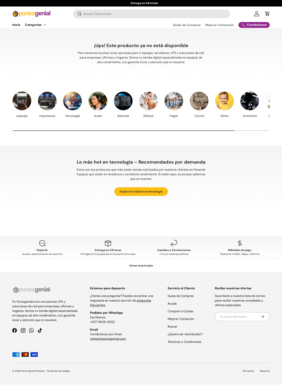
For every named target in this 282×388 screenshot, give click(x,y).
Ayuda (172, 304)
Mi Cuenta (248, 371)
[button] (267, 14)
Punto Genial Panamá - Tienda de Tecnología (45, 371)
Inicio (16, 25)
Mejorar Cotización (219, 25)
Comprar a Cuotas (180, 311)
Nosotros (265, 371)
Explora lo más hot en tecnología (141, 191)
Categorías (33, 25)
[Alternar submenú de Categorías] (44, 24)
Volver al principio (141, 265)
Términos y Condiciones (184, 342)
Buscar (172, 326)
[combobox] (151, 14)
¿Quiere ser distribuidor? (185, 334)
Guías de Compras (187, 25)
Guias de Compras (181, 296)
